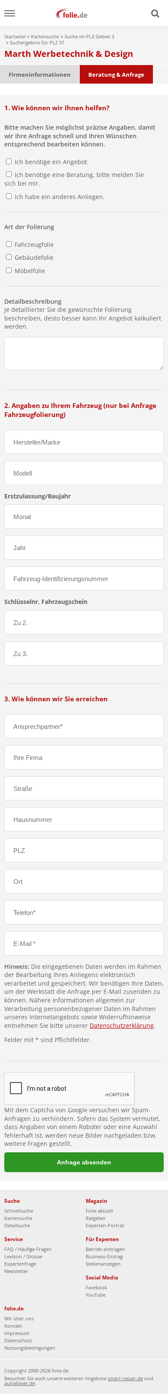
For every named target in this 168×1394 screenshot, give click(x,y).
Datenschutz (18, 1340)
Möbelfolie (29, 271)
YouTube (96, 1294)
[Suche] (154, 13)
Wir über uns (19, 1318)
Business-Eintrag (104, 1256)
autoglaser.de (19, 1383)
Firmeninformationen (40, 74)
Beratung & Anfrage (116, 74)
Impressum (16, 1333)
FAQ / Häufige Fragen (28, 1249)
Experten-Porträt (105, 1225)
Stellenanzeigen (103, 1263)
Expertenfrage (20, 1263)
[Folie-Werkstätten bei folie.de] (84, 13)
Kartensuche (45, 36)
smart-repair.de (125, 1378)
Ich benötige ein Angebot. (52, 162)
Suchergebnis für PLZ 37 (37, 42)
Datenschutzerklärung (122, 1025)
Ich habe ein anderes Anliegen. (60, 197)
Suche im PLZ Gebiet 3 (89, 36)
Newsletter (16, 1271)
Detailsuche (17, 1225)
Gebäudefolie (33, 257)
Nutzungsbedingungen (29, 1347)
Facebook (96, 1287)
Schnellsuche (18, 1210)
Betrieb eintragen (105, 1249)
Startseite (14, 36)
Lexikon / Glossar (23, 1256)
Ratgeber (96, 1218)
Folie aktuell (99, 1210)
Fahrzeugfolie (33, 244)
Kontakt (13, 1325)
